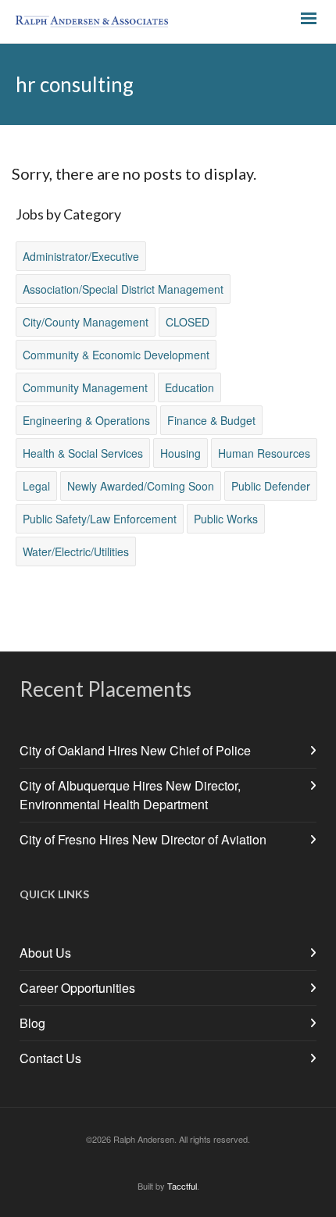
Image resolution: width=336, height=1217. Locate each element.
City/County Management (85, 322)
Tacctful (182, 1186)
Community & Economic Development (116, 354)
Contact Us (50, 1058)
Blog (32, 1023)
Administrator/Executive (81, 256)
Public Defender (270, 486)
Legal (36, 486)
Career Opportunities (77, 988)
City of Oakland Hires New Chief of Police (135, 750)
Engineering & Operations (86, 420)
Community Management (85, 387)
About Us (45, 953)
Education (189, 387)
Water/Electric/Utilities (76, 551)
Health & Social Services (83, 453)
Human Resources (264, 453)
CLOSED (187, 322)
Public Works (226, 518)
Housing (180, 453)
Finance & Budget (211, 420)
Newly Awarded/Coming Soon (140, 486)
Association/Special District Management (123, 289)
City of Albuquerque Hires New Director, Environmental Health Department (130, 794)
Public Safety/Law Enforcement (100, 518)
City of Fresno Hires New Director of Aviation (143, 839)
